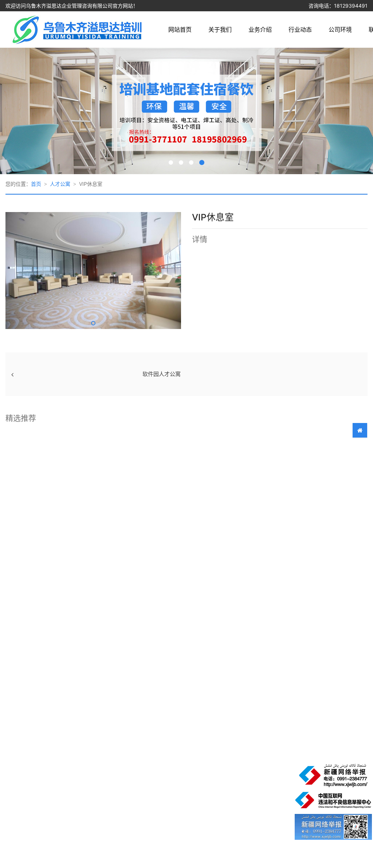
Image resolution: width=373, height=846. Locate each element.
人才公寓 (60, 184)
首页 (36, 184)
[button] (93, 323)
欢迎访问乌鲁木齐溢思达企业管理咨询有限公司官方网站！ (71, 6)
